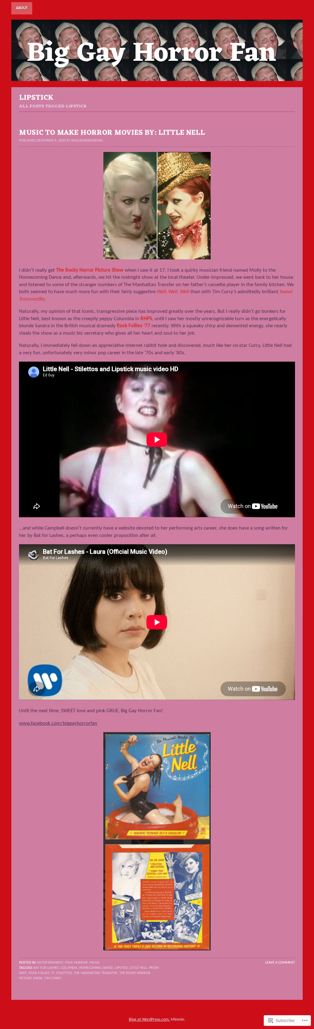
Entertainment (50, 963)
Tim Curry (52, 978)
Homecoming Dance (96, 968)
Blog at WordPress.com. (149, 1019)
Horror (81, 963)
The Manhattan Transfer (95, 973)
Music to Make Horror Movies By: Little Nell (112, 133)
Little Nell (138, 968)
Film (68, 963)
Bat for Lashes (46, 968)
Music (95, 963)
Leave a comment (280, 963)
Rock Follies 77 (41, 973)
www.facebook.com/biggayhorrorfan (58, 723)
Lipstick (121, 968)
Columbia (69, 968)
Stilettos (64, 973)
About (22, 8)
